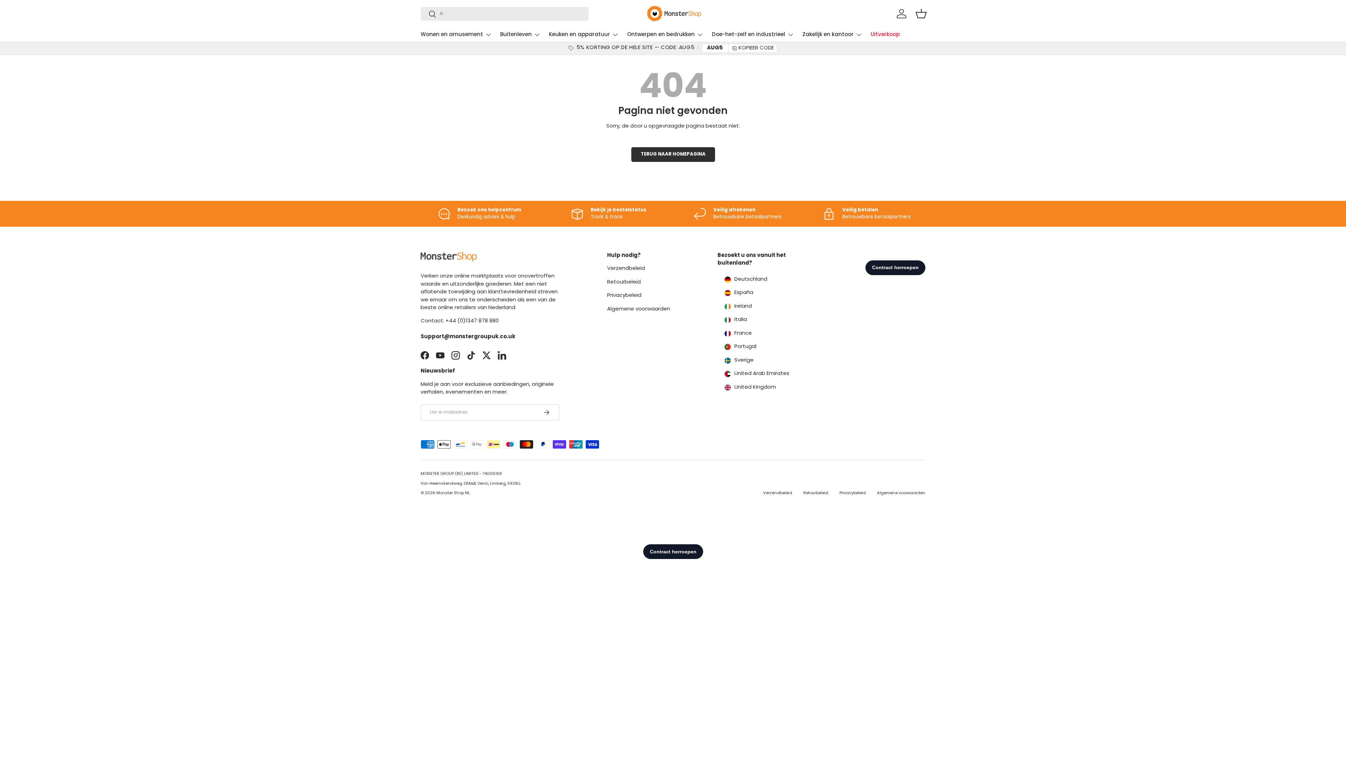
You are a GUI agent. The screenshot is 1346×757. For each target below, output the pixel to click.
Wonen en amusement (452, 34)
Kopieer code (756, 48)
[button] (921, 13)
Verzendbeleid (626, 268)
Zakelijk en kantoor (828, 34)
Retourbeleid (624, 282)
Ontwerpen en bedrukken (661, 34)
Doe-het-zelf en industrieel (748, 34)
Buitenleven (516, 34)
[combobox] (505, 14)
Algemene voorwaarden (638, 309)
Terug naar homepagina (673, 154)
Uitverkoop (885, 34)
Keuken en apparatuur (579, 34)
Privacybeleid (624, 295)
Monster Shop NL (453, 493)
